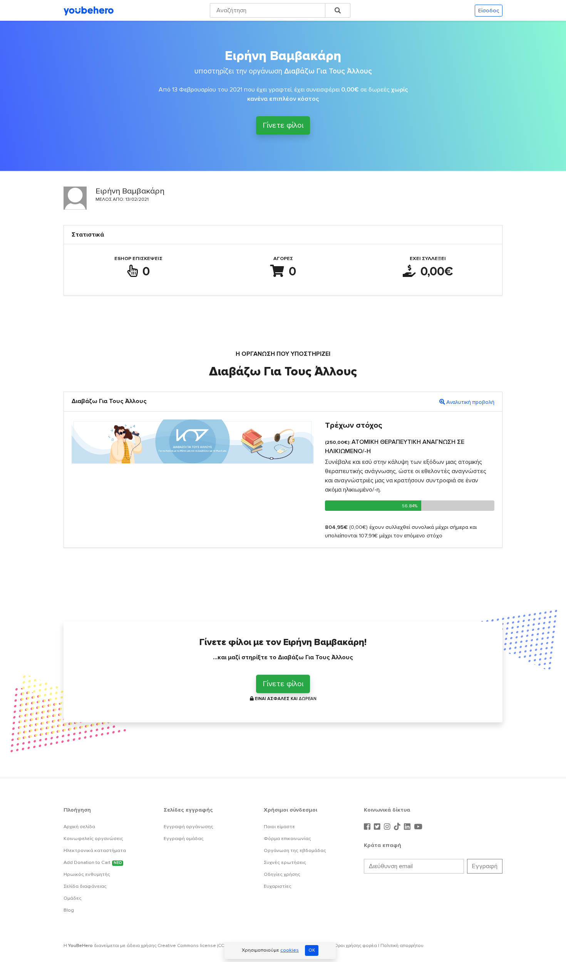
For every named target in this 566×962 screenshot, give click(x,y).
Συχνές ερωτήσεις (285, 862)
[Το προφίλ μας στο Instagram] (388, 827)
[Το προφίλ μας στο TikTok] (398, 827)
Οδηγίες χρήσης (282, 874)
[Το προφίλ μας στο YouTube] (418, 827)
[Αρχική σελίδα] (88, 10)
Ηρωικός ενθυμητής (87, 874)
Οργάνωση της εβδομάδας (295, 850)
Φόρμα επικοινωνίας (287, 838)
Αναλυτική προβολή (470, 402)
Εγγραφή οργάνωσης (188, 827)
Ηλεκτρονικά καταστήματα (95, 850)
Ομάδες (73, 898)
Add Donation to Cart (93, 862)
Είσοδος (488, 10)
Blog (69, 910)
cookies (289, 950)
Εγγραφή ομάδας (184, 838)
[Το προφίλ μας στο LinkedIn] (408, 827)
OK (311, 950)
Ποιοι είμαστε (279, 827)
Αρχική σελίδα (79, 827)
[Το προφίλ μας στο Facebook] (368, 827)
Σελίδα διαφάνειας (85, 886)
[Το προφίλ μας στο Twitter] (378, 827)
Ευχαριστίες (277, 886)
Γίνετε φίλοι (283, 125)
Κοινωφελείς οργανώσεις (93, 838)
